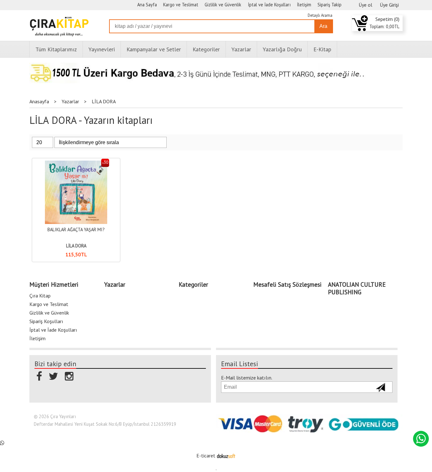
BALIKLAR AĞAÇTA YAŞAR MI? (76, 229)
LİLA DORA (76, 246)
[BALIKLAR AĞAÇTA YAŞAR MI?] (76, 164)
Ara (323, 26)
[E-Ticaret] (226, 455)
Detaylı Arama (320, 15)
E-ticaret (205, 455)
